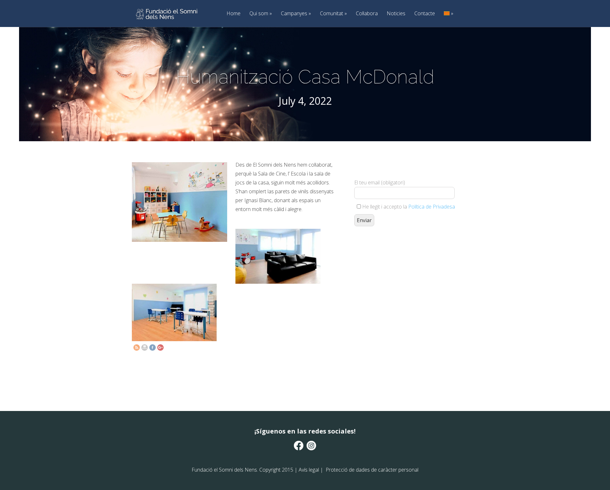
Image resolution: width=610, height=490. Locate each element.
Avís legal (309, 469)
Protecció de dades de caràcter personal (372, 469)
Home (234, 13)
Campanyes (296, 13)
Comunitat (333, 13)
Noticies (396, 13)
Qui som (260, 13)
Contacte (424, 13)
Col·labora (367, 13)
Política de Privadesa (431, 206)
